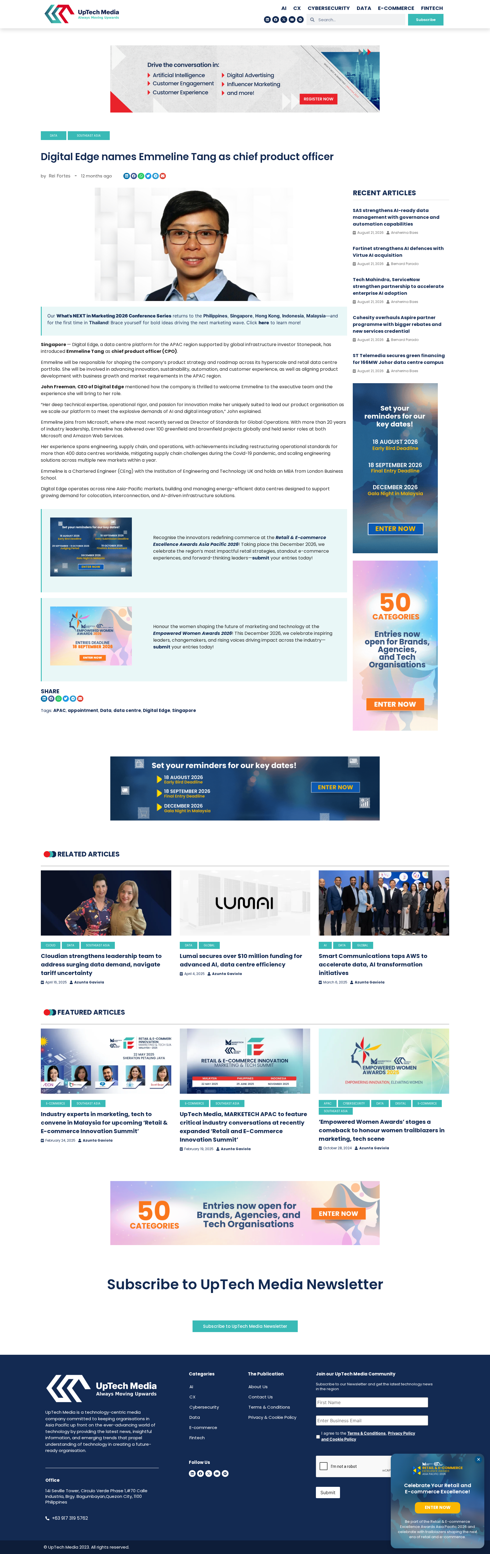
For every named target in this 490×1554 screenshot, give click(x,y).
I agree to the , (368, 1436)
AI (283, 8)
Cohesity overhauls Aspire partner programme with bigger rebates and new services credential (397, 324)
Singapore (241, 316)
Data (364, 8)
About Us (258, 1387)
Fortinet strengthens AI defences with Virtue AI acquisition (398, 251)
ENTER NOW (438, 1507)
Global (209, 945)
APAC (59, 710)
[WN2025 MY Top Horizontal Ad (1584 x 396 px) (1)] (245, 111)
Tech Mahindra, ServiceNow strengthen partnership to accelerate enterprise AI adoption (398, 286)
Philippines (215, 316)
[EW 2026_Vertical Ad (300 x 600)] (395, 729)
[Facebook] (275, 19)
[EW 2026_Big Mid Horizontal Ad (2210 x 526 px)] (245, 1243)
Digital (400, 1103)
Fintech (432, 8)
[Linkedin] (267, 19)
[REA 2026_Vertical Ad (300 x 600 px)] (395, 551)
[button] (126, 176)
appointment (83, 710)
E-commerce (396, 8)
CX (297, 8)
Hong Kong (267, 316)
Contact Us (260, 1397)
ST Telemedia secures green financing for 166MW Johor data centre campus (399, 359)
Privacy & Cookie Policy (272, 1417)
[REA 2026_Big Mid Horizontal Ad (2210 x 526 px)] (245, 819)
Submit (327, 1492)
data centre (127, 710)
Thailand (98, 322)
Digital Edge (156, 710)
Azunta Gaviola (89, 982)
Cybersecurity (329, 8)
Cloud (50, 945)
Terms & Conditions (269, 1407)
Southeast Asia (89, 135)
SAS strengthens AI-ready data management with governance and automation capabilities (396, 217)
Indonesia (293, 316)
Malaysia (316, 316)
